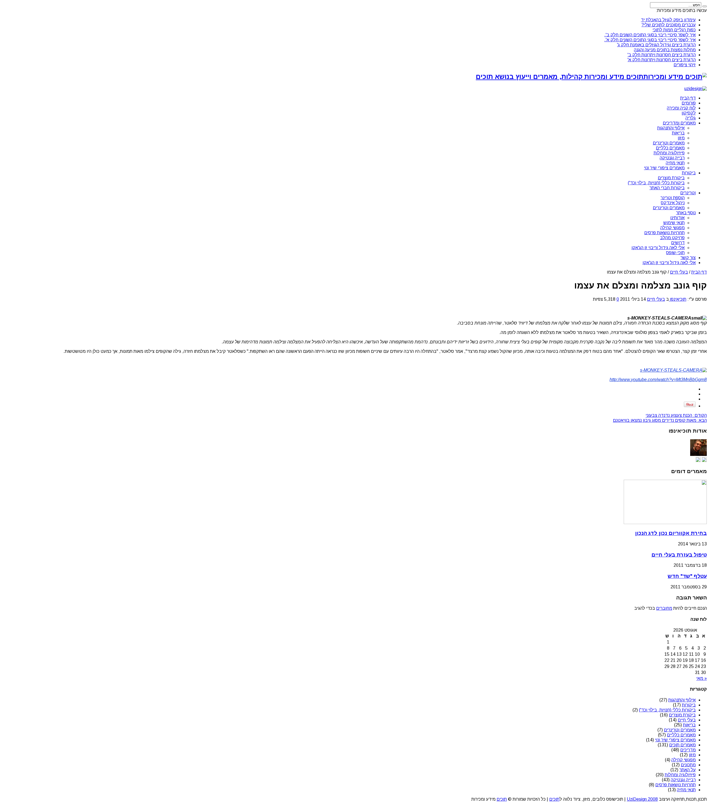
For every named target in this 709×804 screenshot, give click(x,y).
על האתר (687, 769)
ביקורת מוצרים (671, 177)
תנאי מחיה (675, 162)
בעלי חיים (679, 272)
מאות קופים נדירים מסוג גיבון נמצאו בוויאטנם (660, 420)
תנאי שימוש (674, 222)
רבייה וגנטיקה (672, 157)
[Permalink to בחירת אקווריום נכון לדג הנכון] (665, 522)
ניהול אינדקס (673, 202)
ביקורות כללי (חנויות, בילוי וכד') (656, 182)
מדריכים (688, 749)
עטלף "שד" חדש (687, 576)
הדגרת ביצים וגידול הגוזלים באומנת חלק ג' (656, 44)
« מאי (701, 678)
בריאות (678, 133)
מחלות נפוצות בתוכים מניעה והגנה (665, 49)
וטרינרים (688, 192)
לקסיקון (689, 113)
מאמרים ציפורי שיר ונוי (664, 167)
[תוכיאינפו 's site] (704, 460)
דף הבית (688, 98)
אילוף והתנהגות (671, 128)
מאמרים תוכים (682, 744)
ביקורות (689, 172)
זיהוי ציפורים (685, 64)
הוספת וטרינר (673, 197)
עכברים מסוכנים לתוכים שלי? (668, 24)
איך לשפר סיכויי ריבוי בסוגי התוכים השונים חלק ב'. (650, 34)
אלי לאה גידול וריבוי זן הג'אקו (658, 247)
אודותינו (677, 217)
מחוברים (664, 608)
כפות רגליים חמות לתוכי (674, 29)
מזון (681, 138)
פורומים (689, 103)
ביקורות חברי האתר (667, 187)
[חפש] (704, 6)
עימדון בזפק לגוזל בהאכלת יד (668, 19)
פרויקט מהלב (672, 237)
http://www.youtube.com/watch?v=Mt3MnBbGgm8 (658, 379)
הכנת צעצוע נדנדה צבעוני (676, 415)
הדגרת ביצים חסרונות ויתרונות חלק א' (662, 59)
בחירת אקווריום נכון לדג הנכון (671, 533)
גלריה (690, 118)
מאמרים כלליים (670, 148)
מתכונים (688, 764)
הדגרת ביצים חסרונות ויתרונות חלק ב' (662, 54)
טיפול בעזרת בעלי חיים (679, 555)
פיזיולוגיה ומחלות (669, 152)
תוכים (554, 799)
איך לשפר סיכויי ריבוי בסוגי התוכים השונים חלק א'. (650, 39)
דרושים (678, 242)
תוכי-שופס (675, 252)
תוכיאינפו (677, 299)
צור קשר (688, 257)
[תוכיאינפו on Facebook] (698, 460)
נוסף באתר (686, 212)
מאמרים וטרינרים (669, 143)
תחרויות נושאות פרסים (664, 232)
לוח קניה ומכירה (681, 108)
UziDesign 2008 (642, 799)
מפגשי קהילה (672, 227)
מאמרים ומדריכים (679, 123)
